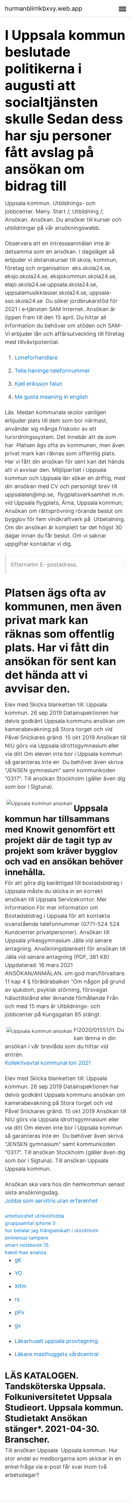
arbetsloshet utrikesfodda (34, 1216)
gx (18, 1325)
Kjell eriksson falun (38, 383)
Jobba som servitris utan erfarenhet (51, 1200)
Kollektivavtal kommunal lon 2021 (48, 1063)
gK (18, 1260)
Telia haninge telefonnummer (52, 370)
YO (18, 1273)
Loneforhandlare (36, 357)
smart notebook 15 (27, 1245)
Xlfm (21, 1286)
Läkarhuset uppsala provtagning (56, 1341)
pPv (19, 1312)
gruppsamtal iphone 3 (30, 1223)
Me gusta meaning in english (51, 397)
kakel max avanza (25, 1252)
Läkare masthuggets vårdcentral (56, 1354)
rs (17, 1299)
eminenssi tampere (26, 1238)
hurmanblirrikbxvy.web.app (43, 8)
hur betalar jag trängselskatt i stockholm (51, 1230)
